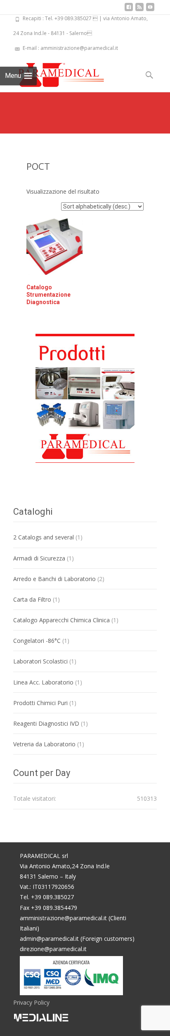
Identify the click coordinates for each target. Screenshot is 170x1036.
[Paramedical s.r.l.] (53, 72)
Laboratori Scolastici (40, 661)
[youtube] (150, 10)
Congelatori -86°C (37, 641)
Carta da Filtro (32, 599)
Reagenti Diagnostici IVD (46, 723)
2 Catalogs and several (43, 537)
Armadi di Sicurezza (39, 558)
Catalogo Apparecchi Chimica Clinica (61, 620)
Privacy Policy (31, 1002)
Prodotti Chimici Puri (40, 703)
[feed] (139, 10)
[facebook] (129, 10)
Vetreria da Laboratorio (44, 744)
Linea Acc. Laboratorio (43, 682)
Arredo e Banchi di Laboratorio (54, 579)
